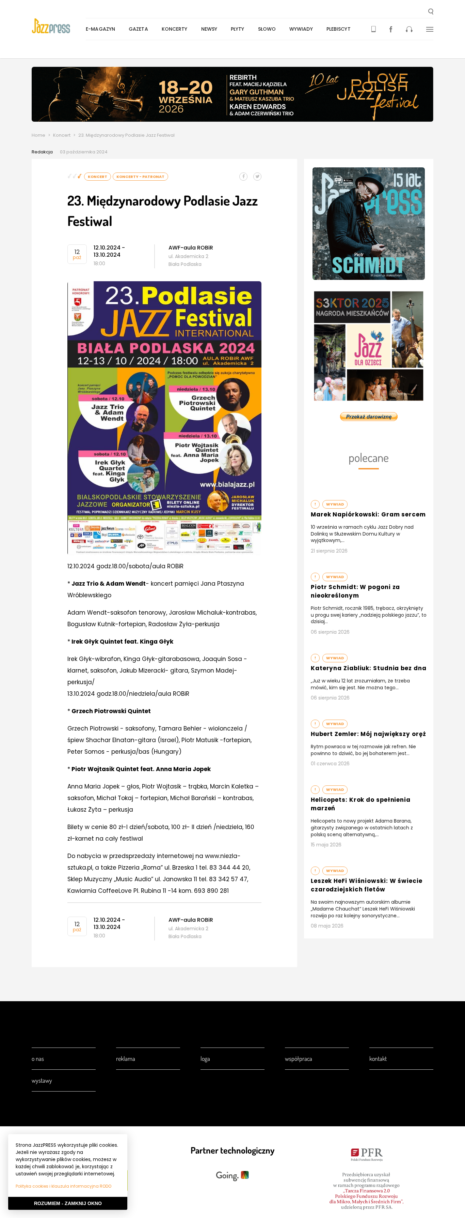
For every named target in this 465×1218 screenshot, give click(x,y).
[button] (430, 12)
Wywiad (335, 504)
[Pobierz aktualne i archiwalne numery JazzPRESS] (373, 29)
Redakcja (42, 152)
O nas (38, 1058)
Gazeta (138, 29)
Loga (205, 1058)
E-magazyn (100, 29)
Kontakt (378, 1058)
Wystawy (42, 1080)
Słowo (267, 29)
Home (38, 135)
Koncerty (175, 29)
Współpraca (298, 1058)
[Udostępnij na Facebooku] (243, 176)
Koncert (61, 135)
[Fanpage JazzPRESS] (390, 29)
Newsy (209, 29)
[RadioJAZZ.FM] (409, 29)
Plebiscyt (338, 29)
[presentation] (59, 26)
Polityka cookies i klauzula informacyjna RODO (63, 1186)
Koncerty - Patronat (140, 176)
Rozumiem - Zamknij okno (68, 1203)
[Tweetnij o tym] (257, 176)
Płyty (237, 29)
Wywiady (301, 29)
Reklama (125, 1058)
